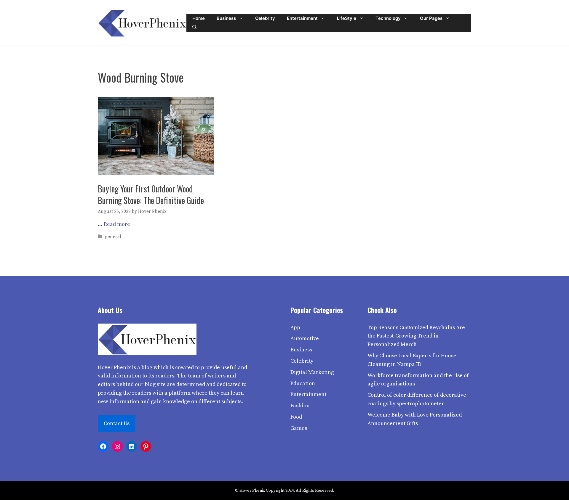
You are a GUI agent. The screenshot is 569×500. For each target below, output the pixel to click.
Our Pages (431, 18)
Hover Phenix (114, 367)
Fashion (300, 405)
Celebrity (265, 18)
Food (296, 417)
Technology (388, 18)
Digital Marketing (312, 372)
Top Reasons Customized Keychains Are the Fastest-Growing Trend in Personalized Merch (416, 336)
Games (298, 428)
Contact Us (117, 423)
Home (198, 18)
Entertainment (302, 18)
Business (226, 18)
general (113, 236)
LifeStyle (346, 18)
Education (302, 383)
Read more (117, 224)
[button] (194, 27)
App (295, 327)
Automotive (304, 338)
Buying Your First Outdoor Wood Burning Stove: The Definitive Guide (151, 194)
